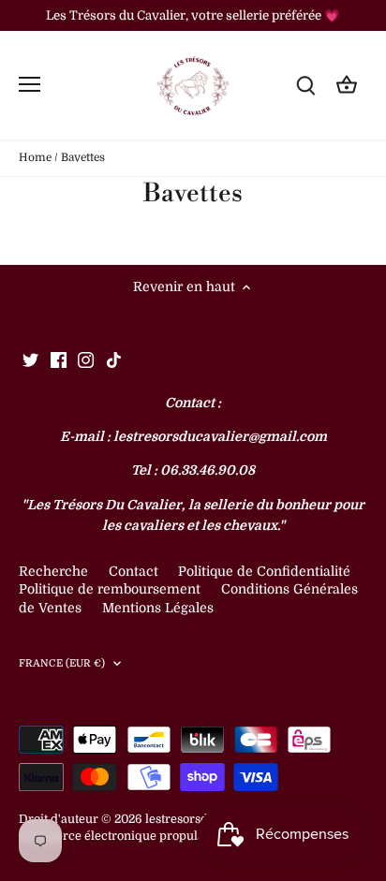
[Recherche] (305, 84)
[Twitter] (30, 360)
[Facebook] (59, 360)
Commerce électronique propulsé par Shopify (149, 836)
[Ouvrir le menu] (29, 84)
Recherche (53, 571)
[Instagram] (86, 360)
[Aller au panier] (346, 84)
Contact (135, 571)
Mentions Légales (158, 607)
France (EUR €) (62, 663)
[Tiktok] (114, 360)
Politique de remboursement (109, 588)
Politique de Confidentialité (264, 571)
